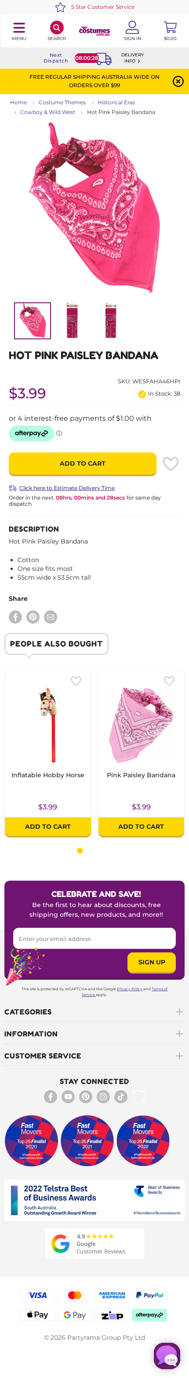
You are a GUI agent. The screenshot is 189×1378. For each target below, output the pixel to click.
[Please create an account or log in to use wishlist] (170, 464)
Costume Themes (62, 102)
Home (18, 102)
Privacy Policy (129, 989)
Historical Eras (116, 102)
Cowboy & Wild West (47, 112)
